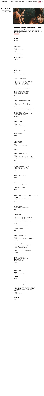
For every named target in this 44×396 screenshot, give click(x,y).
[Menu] (42, 1)
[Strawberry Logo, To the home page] (4, 1)
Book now (16, 34)
